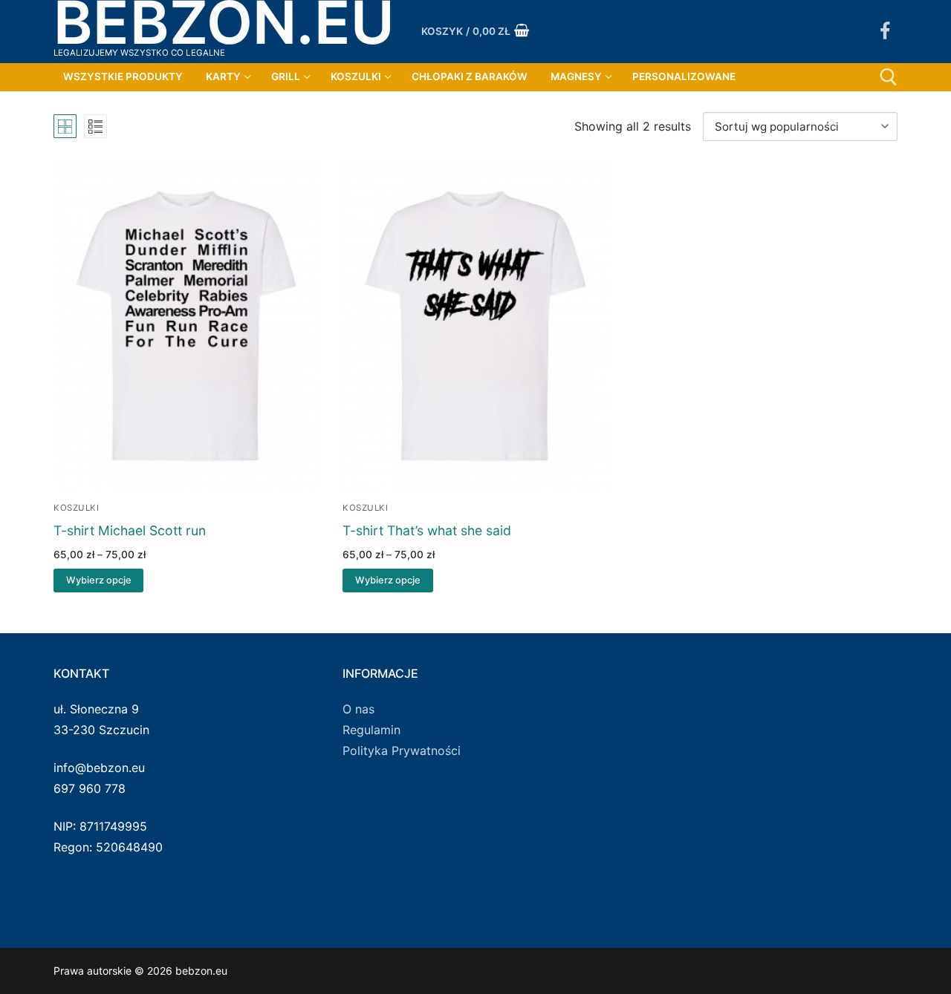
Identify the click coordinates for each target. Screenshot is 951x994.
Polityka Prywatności (402, 750)
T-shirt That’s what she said (427, 530)
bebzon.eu (224, 22)
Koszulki (76, 508)
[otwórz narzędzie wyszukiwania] (889, 77)
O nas (358, 709)
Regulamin (371, 729)
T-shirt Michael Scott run (129, 530)
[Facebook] (885, 32)
